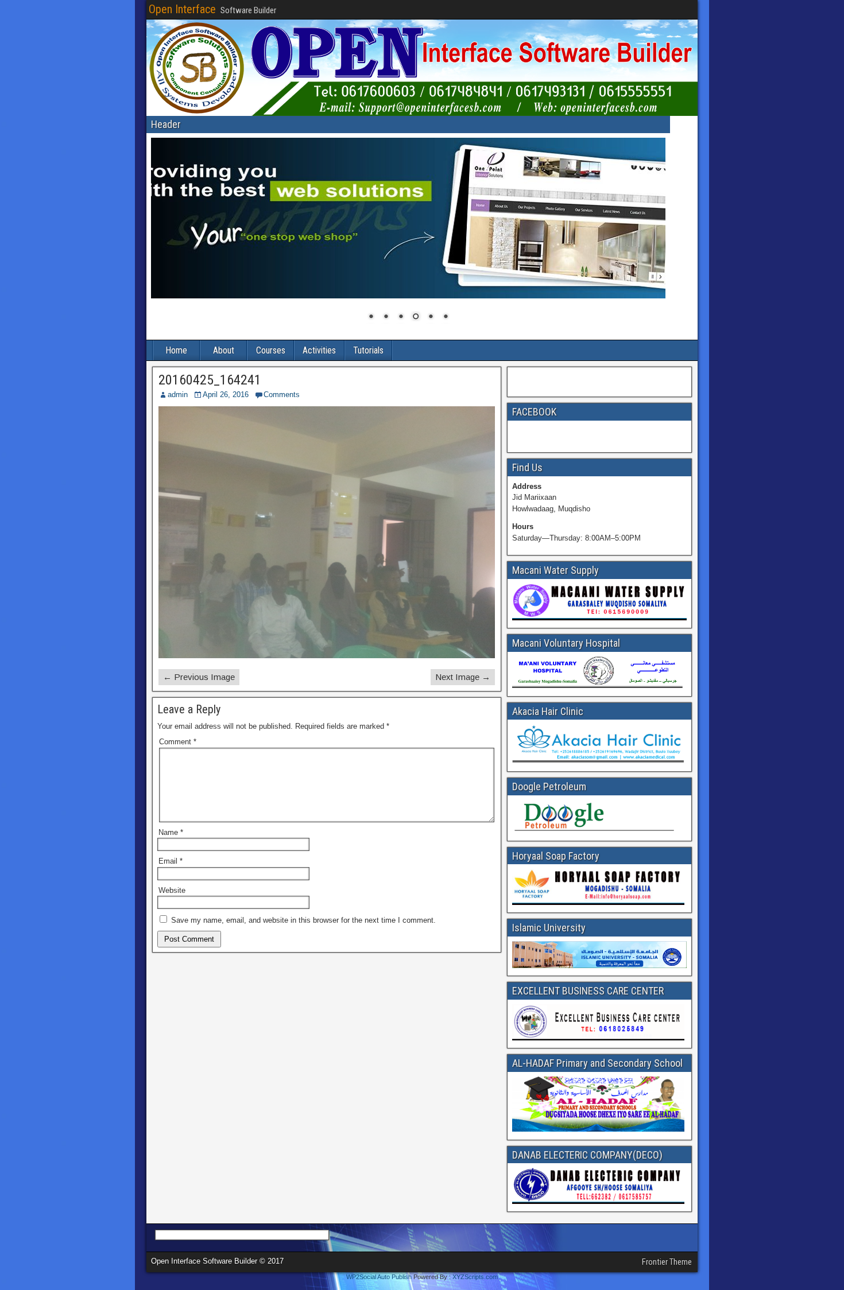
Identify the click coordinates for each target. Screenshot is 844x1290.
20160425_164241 (209, 380)
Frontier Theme (667, 1262)
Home (176, 350)
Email (170, 861)
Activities (319, 350)
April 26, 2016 (226, 394)
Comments (282, 394)
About (223, 350)
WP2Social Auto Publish (379, 1276)
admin (178, 394)
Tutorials (368, 350)
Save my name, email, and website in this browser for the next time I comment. (303, 920)
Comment (177, 741)
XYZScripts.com (475, 1276)
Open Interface (182, 9)
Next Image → (462, 677)
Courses (270, 350)
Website (171, 890)
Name (170, 832)
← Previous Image (199, 677)
